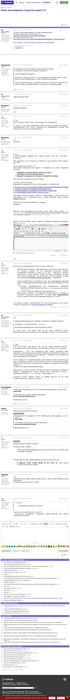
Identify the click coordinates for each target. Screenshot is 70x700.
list (53, 524)
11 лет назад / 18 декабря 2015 (22, 29)
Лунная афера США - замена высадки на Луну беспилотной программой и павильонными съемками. (30, 578)
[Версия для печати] (62, 25)
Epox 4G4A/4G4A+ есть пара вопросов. (13, 666)
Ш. (17, 89)
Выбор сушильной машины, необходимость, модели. (17, 568)
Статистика (35, 691)
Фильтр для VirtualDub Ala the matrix (13, 613)
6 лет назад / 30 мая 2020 (21, 387)
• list (50, 524)
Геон (17, 403)
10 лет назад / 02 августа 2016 (22, 94)
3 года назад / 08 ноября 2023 (22, 474)
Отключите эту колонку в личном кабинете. (13, 669)
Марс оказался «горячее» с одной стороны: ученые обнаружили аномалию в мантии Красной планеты (31, 632)
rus (5, 526)
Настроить (61, 698)
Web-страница (5, 41)
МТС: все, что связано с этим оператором (14, 594)
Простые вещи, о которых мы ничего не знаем (16, 564)
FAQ (30, 691)
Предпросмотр (25, 551)
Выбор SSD (7, 590)
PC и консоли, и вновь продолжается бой (14, 562)
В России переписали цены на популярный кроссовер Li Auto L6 (20, 620)
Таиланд (6, 592)
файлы (12, 526)
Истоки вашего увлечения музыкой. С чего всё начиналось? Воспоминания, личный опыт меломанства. (31, 598)
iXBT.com (5, 695)
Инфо (61, 29)
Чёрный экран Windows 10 (10, 570)
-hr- (2, 526)
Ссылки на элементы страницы (42, 304)
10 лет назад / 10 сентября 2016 (22, 150)
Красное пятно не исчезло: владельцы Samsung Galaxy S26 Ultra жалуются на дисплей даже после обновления (33, 622)
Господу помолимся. (9, 582)
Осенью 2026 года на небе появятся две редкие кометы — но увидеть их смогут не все (26, 627)
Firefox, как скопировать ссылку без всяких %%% (23, 10)
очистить (17, 526)
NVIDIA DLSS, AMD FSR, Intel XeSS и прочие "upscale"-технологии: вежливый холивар (26, 566)
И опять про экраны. (9, 664)
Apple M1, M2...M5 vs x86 (10, 588)
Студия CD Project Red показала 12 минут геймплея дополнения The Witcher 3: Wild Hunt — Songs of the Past (31, 642)
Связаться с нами (7, 691)
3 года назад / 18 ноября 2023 (22, 498)
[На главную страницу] (7, 2)
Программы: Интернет (6, 7)
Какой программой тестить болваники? (14, 656)
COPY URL (22, 199)
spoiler (33, 524)
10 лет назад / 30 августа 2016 (22, 116)
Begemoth (25, 403)
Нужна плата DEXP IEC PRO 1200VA (13, 609)
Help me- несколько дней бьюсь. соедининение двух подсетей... (20, 660)
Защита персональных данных (33, 693)
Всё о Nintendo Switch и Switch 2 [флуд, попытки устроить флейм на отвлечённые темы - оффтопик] (30, 584)
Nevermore (21, 89)
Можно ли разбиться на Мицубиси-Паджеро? (15, 649)
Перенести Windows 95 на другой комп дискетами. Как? (18, 653)
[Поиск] (57, 2)
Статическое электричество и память (13, 658)
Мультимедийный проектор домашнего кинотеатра (17, 576)
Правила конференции (18, 691)
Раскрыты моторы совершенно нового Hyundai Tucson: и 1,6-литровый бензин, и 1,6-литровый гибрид (30, 636)
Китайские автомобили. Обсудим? (12, 600)
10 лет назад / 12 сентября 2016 (22, 263)
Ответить (65, 29)
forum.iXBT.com (37, 695)
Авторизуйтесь (6, 551)
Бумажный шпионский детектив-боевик (14, 611)
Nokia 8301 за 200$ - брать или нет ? (13, 651)
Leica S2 (6, 586)
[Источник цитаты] (14, 413)
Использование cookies (8, 693)
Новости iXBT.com (7, 616)
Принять (52, 698)
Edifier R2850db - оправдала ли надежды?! (15, 596)
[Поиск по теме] (65, 25)
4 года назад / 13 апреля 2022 (22, 408)
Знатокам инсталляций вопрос (12, 662)
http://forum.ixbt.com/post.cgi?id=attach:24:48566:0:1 (29, 36)
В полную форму (63, 551)
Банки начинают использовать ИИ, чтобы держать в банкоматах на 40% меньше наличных (27, 629)
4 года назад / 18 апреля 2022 (22, 437)
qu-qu (20, 403)
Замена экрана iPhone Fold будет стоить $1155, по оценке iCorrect (21, 618)
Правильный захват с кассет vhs (12, 572)
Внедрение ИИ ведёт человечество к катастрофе (17, 580)
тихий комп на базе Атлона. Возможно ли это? (15, 655)
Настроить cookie (19, 693)
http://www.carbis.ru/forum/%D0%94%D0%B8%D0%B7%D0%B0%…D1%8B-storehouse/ (39, 39)
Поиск (26, 691)
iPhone (5, 574)
